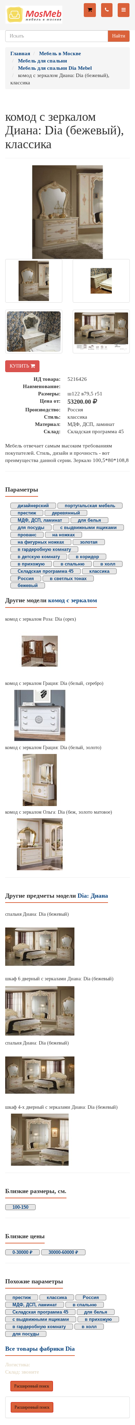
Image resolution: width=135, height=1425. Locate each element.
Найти (118, 36)
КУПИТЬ (20, 366)
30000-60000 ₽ (63, 1252)
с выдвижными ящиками (88, 527)
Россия (26, 578)
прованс (27, 534)
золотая (89, 542)
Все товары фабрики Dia (40, 1348)
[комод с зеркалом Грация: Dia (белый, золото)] (67, 780)
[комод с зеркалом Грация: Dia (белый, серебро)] (67, 715)
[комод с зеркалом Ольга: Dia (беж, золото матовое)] (67, 844)
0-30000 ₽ (22, 1252)
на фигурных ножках (41, 542)
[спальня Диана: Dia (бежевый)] (67, 947)
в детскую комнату (39, 556)
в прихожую (31, 564)
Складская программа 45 (45, 571)
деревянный (66, 512)
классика (99, 571)
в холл (107, 564)
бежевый (28, 585)
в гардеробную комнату (44, 549)
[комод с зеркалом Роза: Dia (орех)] (67, 651)
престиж (27, 512)
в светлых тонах (68, 578)
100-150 (20, 1207)
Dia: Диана (93, 895)
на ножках (63, 534)
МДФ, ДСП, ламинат (40, 520)
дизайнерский (33, 505)
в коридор (87, 556)
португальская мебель (90, 505)
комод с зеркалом (72, 600)
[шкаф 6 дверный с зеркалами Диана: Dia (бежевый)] (67, 1011)
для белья (89, 520)
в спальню (72, 564)
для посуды (31, 527)
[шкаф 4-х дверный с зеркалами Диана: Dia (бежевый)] (67, 1140)
